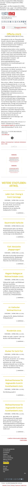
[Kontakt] (2, 21)
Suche (8, 485)
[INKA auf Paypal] (21, 21)
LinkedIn (18, 138)
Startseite (4, 485)
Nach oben (14, 473)
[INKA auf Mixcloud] (13, 21)
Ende (6, 143)
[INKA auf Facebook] (4, 21)
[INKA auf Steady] (23, 22)
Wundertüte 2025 (14, 330)
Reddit (15, 138)
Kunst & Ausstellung (8, 457)
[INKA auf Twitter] (6, 22)
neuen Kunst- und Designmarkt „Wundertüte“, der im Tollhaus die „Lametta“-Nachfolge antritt (13, 358)
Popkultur (5, 454)
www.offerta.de (5, 134)
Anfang (3, 142)
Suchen (25, 24)
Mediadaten (6, 469)
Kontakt (5, 468)
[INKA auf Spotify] (10, 21)
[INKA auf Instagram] (8, 21)
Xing (21, 138)
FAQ (4, 471)
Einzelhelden (6, 452)
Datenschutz (23, 485)
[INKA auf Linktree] (25, 22)
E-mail (3, 138)
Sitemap (12, 485)
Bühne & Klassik (7, 456)
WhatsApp (6, 138)
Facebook (9, 138)
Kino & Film (6, 461)
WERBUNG (14, 155)
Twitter (12, 138)
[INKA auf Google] (16, 21)
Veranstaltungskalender (9, 449)
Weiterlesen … (21, 213)
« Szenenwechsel (9, 142)
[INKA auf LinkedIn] (20, 21)
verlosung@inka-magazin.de (8, 125)
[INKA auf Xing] (17, 21)
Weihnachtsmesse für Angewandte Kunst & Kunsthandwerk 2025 (14, 383)
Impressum (17, 485)
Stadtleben (7, 200)
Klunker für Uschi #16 (14, 351)
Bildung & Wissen (7, 459)
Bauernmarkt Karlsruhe (14, 222)
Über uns (5, 466)
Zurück (14, 147)
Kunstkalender (6, 450)
